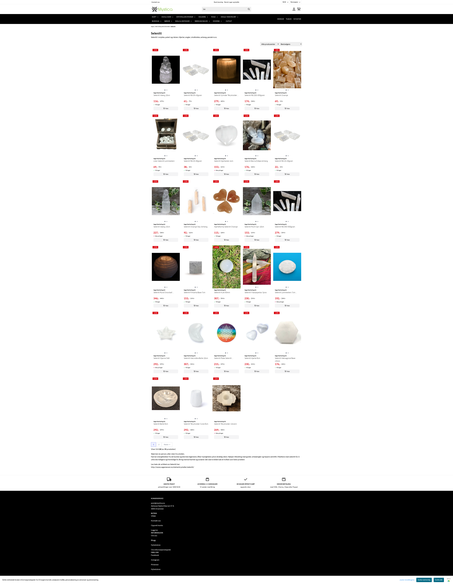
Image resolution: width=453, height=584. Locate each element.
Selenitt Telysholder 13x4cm (225, 424)
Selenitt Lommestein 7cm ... (286, 292)
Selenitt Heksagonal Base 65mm (285, 359)
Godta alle (439, 580)
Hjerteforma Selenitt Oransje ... (226, 228)
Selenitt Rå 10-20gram (284, 161)
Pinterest (155, 564)
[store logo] (162, 9)
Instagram (155, 560)
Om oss (154, 535)
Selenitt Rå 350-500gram (285, 227)
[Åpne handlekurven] (298, 9)
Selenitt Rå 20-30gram (193, 161)
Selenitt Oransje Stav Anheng (195, 227)
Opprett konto (157, 525)
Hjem (153, 26)
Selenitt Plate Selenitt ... (223, 358)
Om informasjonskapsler (161, 549)
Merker (280, 19)
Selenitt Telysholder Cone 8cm (196, 424)
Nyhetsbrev (156, 545)
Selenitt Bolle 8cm (160, 424)
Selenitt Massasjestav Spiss (256, 292)
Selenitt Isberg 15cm (161, 227)
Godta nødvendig (424, 580)
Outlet (229, 21)
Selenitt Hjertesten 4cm (223, 161)
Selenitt (173, 26)
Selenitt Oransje (281, 95)
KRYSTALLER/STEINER (162, 26)
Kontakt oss (156, 2)
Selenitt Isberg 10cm (161, 95)
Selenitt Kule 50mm (222, 292)
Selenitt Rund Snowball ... (163, 292)
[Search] (248, 9)
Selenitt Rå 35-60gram (193, 95)
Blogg (153, 540)
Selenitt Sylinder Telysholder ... (226, 95)
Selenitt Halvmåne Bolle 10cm (196, 358)
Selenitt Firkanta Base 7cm (194, 292)
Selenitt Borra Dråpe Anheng (256, 161)
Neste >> (167, 444)
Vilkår (153, 516)
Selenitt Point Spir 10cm (254, 227)
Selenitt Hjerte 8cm (252, 358)
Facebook (155, 555)
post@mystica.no (158, 503)
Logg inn (154, 530)
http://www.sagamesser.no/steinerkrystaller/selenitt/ (172, 467)
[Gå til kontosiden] (294, 9)
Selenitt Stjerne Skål (161, 358)
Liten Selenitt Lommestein (164, 161)
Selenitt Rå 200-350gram (255, 95)
